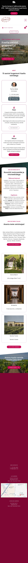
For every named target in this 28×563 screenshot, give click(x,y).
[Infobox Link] (14, 267)
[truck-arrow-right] (14, 2)
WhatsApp (15, 99)
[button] (14, 13)
